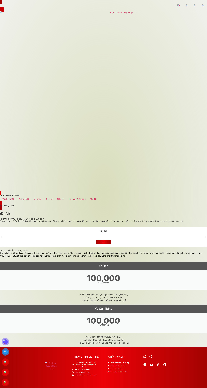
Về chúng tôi (8, 199)
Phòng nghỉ (24, 199)
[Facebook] (145, 365)
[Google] (165, 365)
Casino (49, 199)
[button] (1, 236)
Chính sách (116, 356)
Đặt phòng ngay (7, 205)
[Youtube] (151, 365)
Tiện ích (60, 199)
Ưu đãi (93, 199)
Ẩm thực (37, 199)
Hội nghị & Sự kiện (77, 199)
